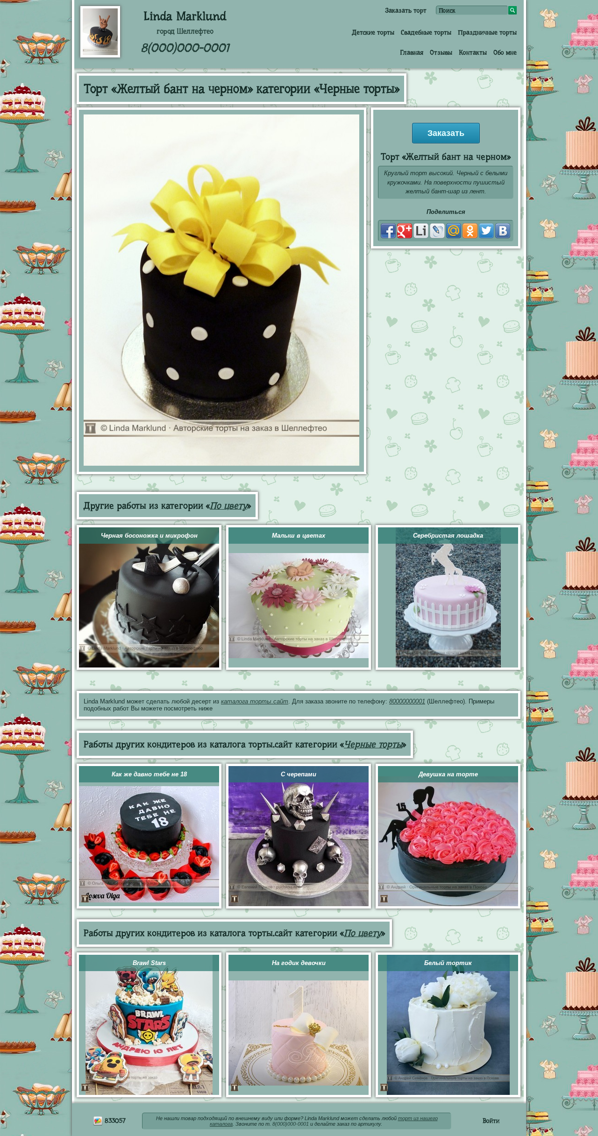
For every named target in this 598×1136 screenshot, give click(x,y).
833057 (114, 1120)
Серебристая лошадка (448, 535)
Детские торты (373, 32)
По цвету (228, 505)
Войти (491, 1120)
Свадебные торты (426, 32)
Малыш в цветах (298, 535)
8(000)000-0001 (185, 48)
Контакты (473, 52)
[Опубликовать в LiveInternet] (420, 230)
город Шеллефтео (185, 31)
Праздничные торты (487, 32)
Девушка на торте (448, 774)
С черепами (298, 774)
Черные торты (373, 744)
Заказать (445, 133)
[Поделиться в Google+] (404, 230)
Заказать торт (406, 10)
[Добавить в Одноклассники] (470, 230)
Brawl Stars (149, 962)
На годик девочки (299, 962)
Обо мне (505, 52)
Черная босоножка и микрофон (149, 535)
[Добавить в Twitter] (486, 230)
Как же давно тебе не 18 (149, 774)
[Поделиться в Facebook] (388, 230)
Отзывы (441, 52)
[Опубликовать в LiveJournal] (437, 230)
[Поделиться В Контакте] (502, 230)
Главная (411, 52)
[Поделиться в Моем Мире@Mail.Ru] (453, 230)
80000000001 (407, 701)
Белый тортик (448, 962)
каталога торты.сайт (254, 701)
